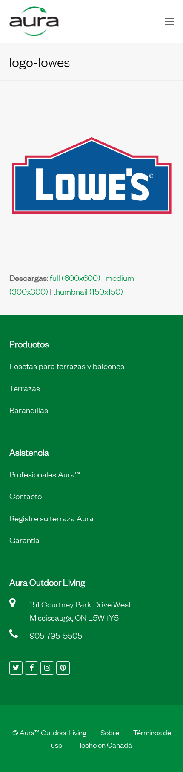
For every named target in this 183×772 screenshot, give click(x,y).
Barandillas (28, 410)
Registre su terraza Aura (51, 518)
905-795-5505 (56, 635)
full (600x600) (75, 277)
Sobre (109, 732)
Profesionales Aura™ (44, 474)
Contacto (25, 496)
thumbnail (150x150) (88, 291)
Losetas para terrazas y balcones (66, 366)
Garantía (24, 540)
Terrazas (24, 388)
